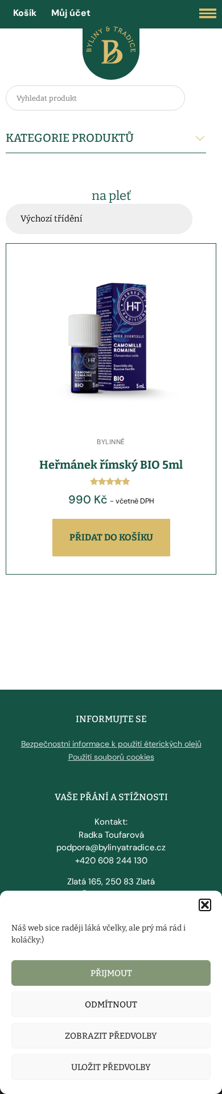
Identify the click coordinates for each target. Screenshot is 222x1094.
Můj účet (71, 13)
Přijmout (111, 973)
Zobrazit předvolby (111, 1036)
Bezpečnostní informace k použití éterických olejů (111, 744)
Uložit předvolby (111, 1067)
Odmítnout (111, 1004)
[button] (205, 905)
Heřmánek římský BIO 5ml (111, 465)
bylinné (111, 441)
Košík (24, 13)
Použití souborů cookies (111, 757)
